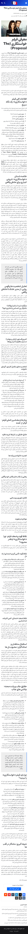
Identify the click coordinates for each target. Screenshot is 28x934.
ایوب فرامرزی (24, 923)
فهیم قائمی (24, 920)
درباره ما (11, 931)
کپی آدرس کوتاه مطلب (14, 889)
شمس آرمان (24, 918)
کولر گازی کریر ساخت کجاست (14, 918)
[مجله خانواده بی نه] (14, 3)
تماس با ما (16, 931)
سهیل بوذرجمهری (23, 913)
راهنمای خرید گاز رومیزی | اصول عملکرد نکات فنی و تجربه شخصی (14, 910)
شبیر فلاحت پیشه (23, 909)
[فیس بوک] (23, 894)
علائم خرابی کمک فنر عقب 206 (14, 920)
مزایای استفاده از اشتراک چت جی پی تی (12, 923)
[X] (20, 894)
